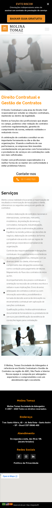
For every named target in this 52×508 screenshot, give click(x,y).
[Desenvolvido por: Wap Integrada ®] (26, 505)
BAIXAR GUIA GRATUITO (26, 18)
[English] (7, 504)
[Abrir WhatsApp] (45, 501)
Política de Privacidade (26, 463)
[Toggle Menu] (47, 29)
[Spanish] (11, 504)
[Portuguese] (4, 504)
